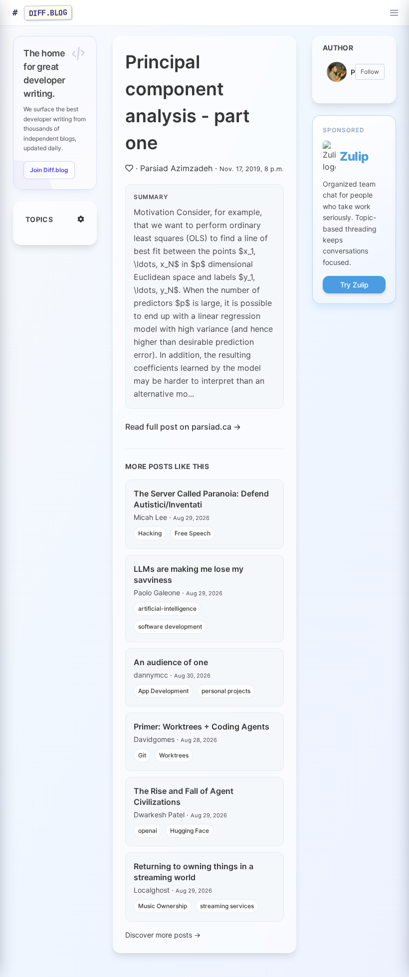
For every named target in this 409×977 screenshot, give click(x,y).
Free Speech (192, 533)
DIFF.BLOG (48, 12)
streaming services (227, 906)
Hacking (150, 533)
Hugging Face (189, 830)
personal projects (226, 691)
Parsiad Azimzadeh (176, 168)
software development (170, 626)
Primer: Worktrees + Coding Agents (201, 727)
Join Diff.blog (49, 170)
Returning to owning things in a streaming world (193, 871)
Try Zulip (354, 284)
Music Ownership (162, 906)
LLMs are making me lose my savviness (188, 574)
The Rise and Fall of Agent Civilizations (183, 796)
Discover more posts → (163, 935)
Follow (370, 71)
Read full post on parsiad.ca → (183, 427)
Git (142, 755)
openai (147, 830)
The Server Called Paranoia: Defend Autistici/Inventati (201, 498)
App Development (163, 691)
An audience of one (171, 662)
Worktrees (174, 755)
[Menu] (394, 13)
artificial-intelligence (167, 608)
